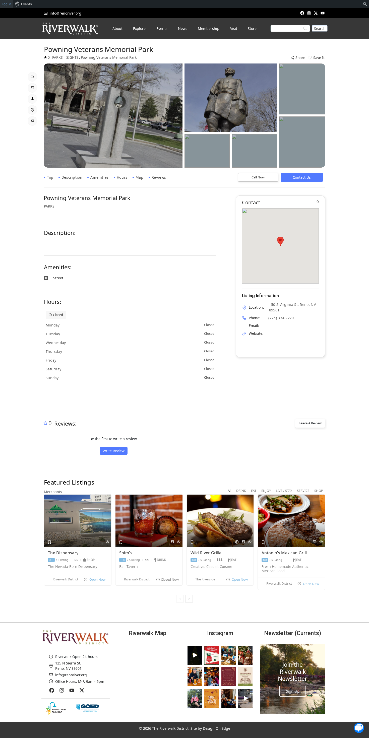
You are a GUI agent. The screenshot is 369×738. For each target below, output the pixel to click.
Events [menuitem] (26, 4)
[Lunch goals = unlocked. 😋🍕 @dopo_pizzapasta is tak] (245, 698)
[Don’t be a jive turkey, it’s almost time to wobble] (228, 676)
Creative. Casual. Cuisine (211, 567)
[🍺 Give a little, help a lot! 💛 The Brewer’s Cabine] (245, 676)
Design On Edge (216, 728)
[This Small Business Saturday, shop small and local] (228, 655)
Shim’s (126, 553)
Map (140, 177)
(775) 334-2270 (281, 317)
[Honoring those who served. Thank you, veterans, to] (195, 698)
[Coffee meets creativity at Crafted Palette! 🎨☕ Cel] (228, 698)
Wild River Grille (207, 553)
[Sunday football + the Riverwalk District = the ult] (211, 676)
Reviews (159, 177)
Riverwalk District (65, 579)
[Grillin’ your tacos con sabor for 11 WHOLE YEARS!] (195, 676)
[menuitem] (365, 4)
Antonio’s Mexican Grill (285, 553)
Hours (122, 177)
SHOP (91, 560)
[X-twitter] (316, 13)
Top (50, 177)
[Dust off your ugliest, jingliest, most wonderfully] (211, 655)
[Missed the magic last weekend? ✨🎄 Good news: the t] (195, 655)
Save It (319, 57)
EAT (233, 560)
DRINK (161, 560)
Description (72, 177)
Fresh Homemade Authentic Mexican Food (285, 569)
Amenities (99, 177)
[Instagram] (308, 13)
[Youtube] (322, 13)
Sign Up (292, 691)
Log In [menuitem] (6, 4)
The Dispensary (64, 553)
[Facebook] (302, 13)
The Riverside (205, 579)
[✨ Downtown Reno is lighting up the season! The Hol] (245, 655)
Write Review (114, 450)
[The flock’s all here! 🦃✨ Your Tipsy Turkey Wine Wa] (211, 698)
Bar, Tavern (128, 567)
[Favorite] (49, 542)
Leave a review (310, 423)
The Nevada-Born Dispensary (72, 567)
